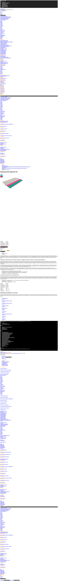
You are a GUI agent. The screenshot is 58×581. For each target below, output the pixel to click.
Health (1, 37)
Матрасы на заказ (5, 5)
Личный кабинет (4, 328)
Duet (1, 28)
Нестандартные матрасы (6, 335)
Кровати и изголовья (3, 142)
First (1, 20)
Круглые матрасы (3, 100)
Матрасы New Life (3, 473)
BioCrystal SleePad (3, 78)
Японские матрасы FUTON (6, 342)
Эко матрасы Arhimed (3, 128)
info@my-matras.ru (21, 321)
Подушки (1, 61)
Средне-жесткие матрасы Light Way (6, 135)
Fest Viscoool (2, 32)
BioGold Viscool (2, 115)
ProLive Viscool (2, 30)
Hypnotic (1, 68)
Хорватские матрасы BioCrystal (7, 333)
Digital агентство (4, 323)
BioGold (1, 36)
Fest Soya (1, 33)
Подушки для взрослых (4, 62)
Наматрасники (2, 65)
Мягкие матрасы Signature (4, 133)
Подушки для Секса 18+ (4, 63)
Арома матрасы (2, 140)
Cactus (1, 21)
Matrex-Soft (2, 85)
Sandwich (1, 109)
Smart (1, 24)
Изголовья (2, 48)
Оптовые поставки (5, 6)
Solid (18, 168)
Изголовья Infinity (3, 52)
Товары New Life (3, 156)
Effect (1, 103)
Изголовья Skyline (3, 51)
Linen (1, 67)
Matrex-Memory (2, 91)
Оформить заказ (4, 329)
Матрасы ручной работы (6, 336)
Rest (1, 27)
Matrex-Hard (2, 502)
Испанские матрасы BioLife (6, 334)
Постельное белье (3, 76)
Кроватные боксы (3, 55)
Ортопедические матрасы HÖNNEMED (6, 124)
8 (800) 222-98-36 (3, 10)
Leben (1, 38)
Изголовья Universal (3, 49)
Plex (26, 168)
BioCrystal (3, 345)
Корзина (3, 327)
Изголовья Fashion (3, 50)
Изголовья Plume (3, 53)
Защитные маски (3, 150)
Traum (1, 119)
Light (1, 66)
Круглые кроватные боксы (4, 57)
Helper (1, 71)
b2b (0, 158)
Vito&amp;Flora (2, 82)
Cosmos (5, 168)
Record (1, 26)
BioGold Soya (2, 116)
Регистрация (4, 358)
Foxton (1, 106)
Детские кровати (3, 56)
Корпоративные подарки (6, 324)
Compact (1, 25)
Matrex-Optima (2, 161)
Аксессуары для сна (5, 344)
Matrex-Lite (2, 505)
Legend (1, 23)
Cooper (1, 72)
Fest (1, 34)
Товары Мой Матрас (5, 332)
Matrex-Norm (2, 88)
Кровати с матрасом (3, 126)
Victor (1, 29)
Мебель (1, 59)
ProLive (1, 112)
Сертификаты (4, 4)
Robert (1, 22)
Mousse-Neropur (2, 69)
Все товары (2, 39)
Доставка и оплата (5, 3)
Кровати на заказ (4, 364)
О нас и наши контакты (5, 361)
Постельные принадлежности (5, 75)
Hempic (1, 73)
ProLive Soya (2, 31)
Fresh (16, 168)
